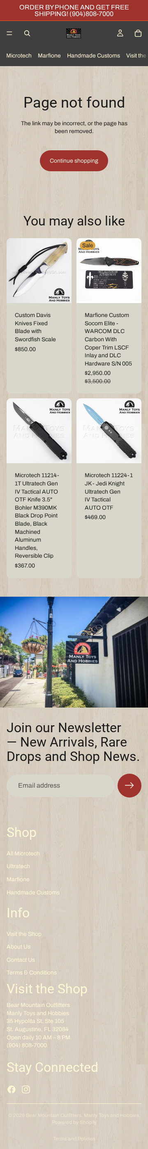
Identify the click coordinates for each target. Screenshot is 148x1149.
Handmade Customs (93, 56)
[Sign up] (129, 785)
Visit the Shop (24, 934)
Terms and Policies (74, 1139)
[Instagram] (26, 1089)
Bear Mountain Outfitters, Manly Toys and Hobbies (82, 1115)
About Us (18, 947)
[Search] (27, 33)
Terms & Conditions (32, 973)
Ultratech (18, 867)
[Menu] (9, 33)
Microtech (19, 56)
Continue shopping (74, 161)
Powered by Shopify (74, 1122)
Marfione (49, 56)
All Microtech (23, 853)
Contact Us (21, 960)
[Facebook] (11, 1089)
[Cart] (138, 33)
